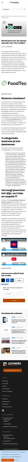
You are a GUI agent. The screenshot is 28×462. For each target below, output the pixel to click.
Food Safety (5, 381)
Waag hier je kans (6, 93)
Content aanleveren (7, 406)
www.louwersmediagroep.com (11, 449)
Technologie (5, 383)
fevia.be (3, 268)
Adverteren (5, 399)
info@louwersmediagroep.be (11, 443)
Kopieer (19, 280)
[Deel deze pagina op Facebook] (7, 280)
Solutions (4, 386)
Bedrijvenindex (6, 401)
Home (3, 16)
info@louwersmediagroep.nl (11, 426)
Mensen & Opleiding (7, 391)
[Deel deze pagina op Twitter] (3, 280)
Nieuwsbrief (5, 404)
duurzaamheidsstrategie (13, 119)
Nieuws (3, 46)
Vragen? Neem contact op (11, 370)
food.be (9, 268)
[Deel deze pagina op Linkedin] (12, 280)
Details (16, 460)
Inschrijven (14, 300)
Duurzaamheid (5, 388)
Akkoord (7, 460)
